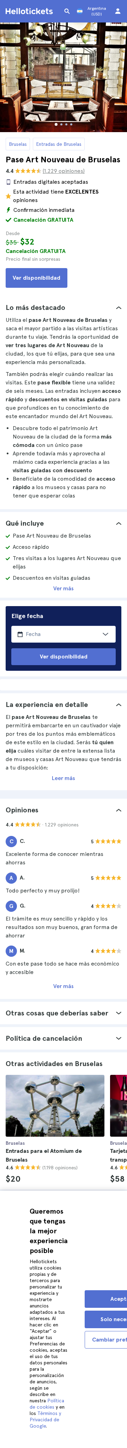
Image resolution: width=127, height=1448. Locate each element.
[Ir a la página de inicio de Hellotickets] (30, 11)
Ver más (63, 588)
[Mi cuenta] (117, 11)
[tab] (63, 307)
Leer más (63, 778)
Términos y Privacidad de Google (45, 1419)
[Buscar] (67, 11)
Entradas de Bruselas (58, 144)
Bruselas (18, 144)
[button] (63, 307)
